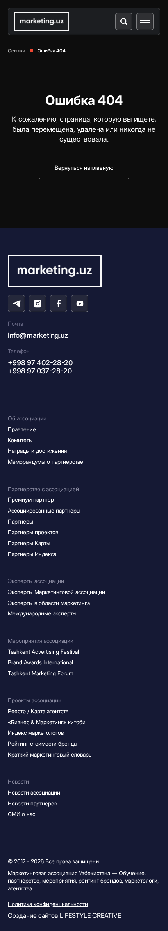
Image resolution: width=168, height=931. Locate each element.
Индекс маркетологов (36, 732)
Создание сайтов (64, 915)
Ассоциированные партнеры (44, 510)
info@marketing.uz (38, 335)
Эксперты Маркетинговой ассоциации (56, 591)
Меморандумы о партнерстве (45, 461)
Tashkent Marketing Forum (40, 673)
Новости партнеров (32, 803)
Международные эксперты (42, 613)
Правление (22, 429)
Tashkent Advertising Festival (43, 651)
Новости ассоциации (34, 792)
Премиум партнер (31, 499)
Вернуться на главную (84, 167)
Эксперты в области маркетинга (49, 602)
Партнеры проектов (33, 532)
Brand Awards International (40, 662)
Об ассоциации (27, 418)
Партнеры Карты (29, 543)
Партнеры (20, 521)
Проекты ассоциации (34, 700)
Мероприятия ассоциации (40, 640)
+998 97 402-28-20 (40, 362)
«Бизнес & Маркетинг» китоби (47, 722)
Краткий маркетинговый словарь (49, 754)
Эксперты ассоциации (36, 581)
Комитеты (20, 440)
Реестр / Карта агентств (38, 711)
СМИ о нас (21, 814)
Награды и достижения (37, 450)
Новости (18, 781)
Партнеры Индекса (32, 554)
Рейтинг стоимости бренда (42, 743)
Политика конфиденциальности (48, 904)
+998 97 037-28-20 (40, 370)
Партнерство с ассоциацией (43, 489)
